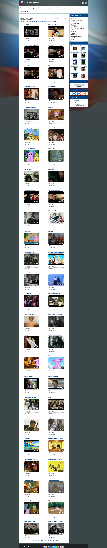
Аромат (51, 355)
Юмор (73, 39)
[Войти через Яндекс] (80, 93)
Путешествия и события (78, 28)
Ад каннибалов (29, 169)
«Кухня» (27, 24)
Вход (86, 3)
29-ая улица (52, 86)
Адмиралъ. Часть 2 (54, 190)
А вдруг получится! (30, 128)
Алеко (51, 231)
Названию (34, 21)
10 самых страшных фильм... (57, 65)
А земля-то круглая (30, 148)
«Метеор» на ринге (54, 24)
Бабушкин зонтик (54, 480)
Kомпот (51, 107)
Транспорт (74, 34)
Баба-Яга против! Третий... (56, 459)
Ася (50, 397)
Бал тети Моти (29, 500)
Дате (30, 21)
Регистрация (83, 3)
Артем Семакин (29, 376)
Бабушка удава (29, 480)
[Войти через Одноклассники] (85, 93)
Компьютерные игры (77, 20)
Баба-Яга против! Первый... (32, 459)
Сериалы (74, 31)
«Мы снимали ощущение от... (32, 45)
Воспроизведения (42, 21)
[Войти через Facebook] (78, 93)
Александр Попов (30, 252)
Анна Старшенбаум (54, 293)
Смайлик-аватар (31, 3)
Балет (50, 500)
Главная (22, 16)
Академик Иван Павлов (31, 210)
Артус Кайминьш (53, 376)
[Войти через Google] (83, 93)
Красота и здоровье (77, 21)
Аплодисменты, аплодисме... (57, 335)
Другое (74, 18)
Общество (74, 26)
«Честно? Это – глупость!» (56, 45)
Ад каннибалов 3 (53, 169)
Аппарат (27, 355)
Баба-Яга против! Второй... (56, 438)
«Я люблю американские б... (32, 65)
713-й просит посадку (30, 107)
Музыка (74, 25)
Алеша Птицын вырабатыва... (33, 273)
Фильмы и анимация (33, 16)
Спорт (73, 33)
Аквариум (27, 231)
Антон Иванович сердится (56, 314)
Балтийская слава (30, 521)
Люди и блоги (75, 23)
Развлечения (75, 29)
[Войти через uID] (73, 93)
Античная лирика (29, 314)
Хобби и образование (77, 37)
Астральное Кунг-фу (30, 397)
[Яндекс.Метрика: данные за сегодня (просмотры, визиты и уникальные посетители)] (79, 100)
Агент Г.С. (51, 148)
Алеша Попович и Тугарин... (56, 252)
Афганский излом (29, 418)
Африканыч (52, 418)
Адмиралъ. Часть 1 (30, 190)
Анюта (26, 335)
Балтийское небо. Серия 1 (56, 521)
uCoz (86, 546)
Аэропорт (27, 438)
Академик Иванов (54, 210)
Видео (26, 16)
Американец (52, 273)
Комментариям (52, 21)
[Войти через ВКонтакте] (75, 93)
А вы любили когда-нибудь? (57, 128)
